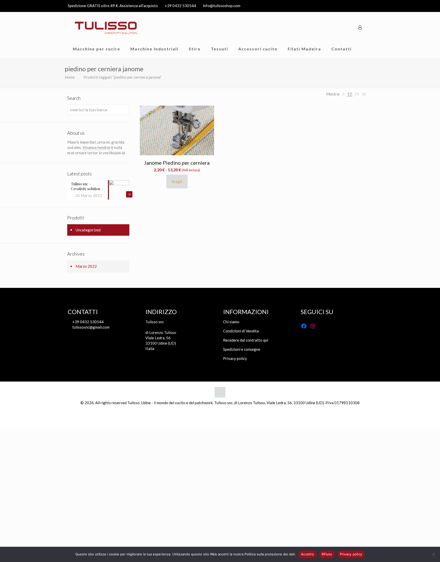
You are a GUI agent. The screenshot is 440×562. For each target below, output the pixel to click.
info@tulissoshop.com (221, 5)
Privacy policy (235, 358)
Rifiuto (327, 554)
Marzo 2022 (86, 266)
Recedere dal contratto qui (245, 340)
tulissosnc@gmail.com (90, 327)
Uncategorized (88, 230)
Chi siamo (231, 321)
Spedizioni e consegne (241, 349)
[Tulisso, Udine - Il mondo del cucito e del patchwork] (106, 27)
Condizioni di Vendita (241, 331)
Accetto (307, 554)
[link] (343, 94)
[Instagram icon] (369, 6)
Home (70, 77)
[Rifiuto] (433, 554)
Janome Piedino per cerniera (177, 163)
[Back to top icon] (220, 392)
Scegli (177, 181)
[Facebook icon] (363, 6)
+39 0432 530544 (180, 5)
